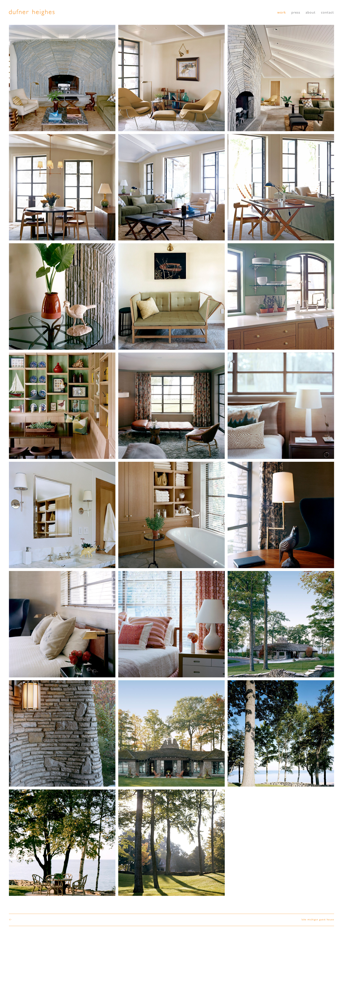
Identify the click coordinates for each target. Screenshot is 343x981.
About (311, 12)
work (281, 12)
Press (295, 12)
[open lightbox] (62, 78)
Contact (327, 12)
